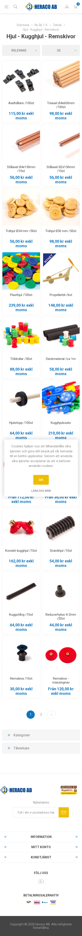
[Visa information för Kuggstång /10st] (21, 590)
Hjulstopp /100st (21, 423)
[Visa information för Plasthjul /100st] (21, 271)
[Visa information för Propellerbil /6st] (61, 271)
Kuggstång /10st (21, 615)
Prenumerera (64, 812)
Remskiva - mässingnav (61, 680)
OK (41, 479)
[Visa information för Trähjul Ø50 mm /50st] (61, 207)
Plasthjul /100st (21, 295)
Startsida (23, 25)
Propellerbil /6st (61, 295)
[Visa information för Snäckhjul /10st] (61, 526)
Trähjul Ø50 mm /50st (60, 231)
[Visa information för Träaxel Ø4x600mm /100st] (61, 79)
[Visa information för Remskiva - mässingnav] (61, 654)
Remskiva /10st (21, 678)
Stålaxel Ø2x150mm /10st (61, 169)
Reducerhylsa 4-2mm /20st (60, 616)
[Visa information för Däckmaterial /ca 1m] (61, 335)
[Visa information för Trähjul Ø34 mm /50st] (21, 207)
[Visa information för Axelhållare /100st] (21, 79)
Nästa (51, 714)
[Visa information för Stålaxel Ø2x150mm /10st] (61, 143)
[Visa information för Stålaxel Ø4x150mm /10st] (21, 143)
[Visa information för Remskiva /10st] (21, 654)
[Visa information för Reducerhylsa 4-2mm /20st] (61, 590)
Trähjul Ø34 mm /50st (21, 231)
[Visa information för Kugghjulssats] (61, 399)
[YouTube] (41, 881)
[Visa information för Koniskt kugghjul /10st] (21, 526)
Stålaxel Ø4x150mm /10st (21, 169)
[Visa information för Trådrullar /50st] (21, 335)
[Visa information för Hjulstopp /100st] (21, 399)
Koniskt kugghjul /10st (21, 551)
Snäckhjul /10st (61, 551)
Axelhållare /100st (21, 103)
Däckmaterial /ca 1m (61, 359)
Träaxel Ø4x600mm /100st (61, 105)
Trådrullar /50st (21, 359)
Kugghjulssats (61, 423)
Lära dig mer (41, 490)
